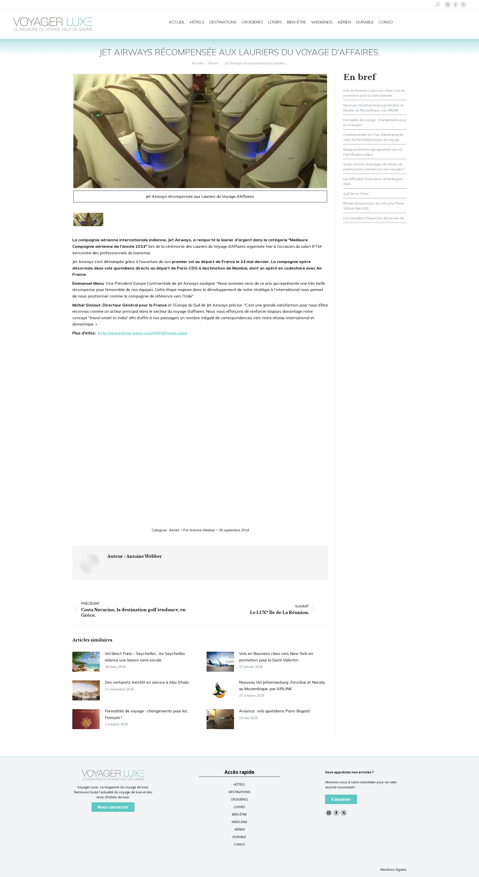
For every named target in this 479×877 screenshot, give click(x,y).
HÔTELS (239, 784)
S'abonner (341, 799)
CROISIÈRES (239, 799)
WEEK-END (239, 822)
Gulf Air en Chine (356, 193)
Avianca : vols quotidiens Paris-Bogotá (274, 710)
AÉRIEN (239, 829)
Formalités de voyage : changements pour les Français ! (146, 714)
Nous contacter (113, 807)
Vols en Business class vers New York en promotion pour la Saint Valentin (276, 656)
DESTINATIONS (239, 792)
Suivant (334, 140)
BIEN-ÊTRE (239, 814)
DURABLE (239, 837)
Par (199, 530)
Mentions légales (393, 870)
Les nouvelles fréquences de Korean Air (373, 218)
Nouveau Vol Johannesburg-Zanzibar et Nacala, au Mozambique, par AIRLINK (282, 685)
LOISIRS (239, 807)
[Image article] (86, 662)
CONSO (239, 844)
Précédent (66, 140)
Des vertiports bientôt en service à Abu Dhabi (147, 682)
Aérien (174, 530)
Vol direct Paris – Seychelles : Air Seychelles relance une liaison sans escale (145, 656)
